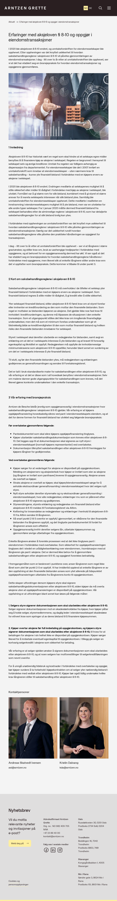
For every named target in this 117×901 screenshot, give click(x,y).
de (90, 8)
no (85, 8)
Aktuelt (12, 22)
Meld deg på (17, 843)
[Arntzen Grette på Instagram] (60, 850)
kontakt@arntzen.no (53, 836)
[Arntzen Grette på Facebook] (46, 850)
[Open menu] (109, 8)
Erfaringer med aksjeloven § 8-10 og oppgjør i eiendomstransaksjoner (49, 22)
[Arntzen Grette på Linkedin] (53, 850)
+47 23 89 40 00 (51, 833)
